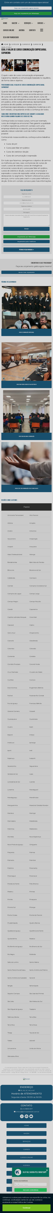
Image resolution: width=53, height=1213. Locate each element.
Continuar (26, 1208)
